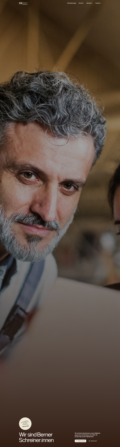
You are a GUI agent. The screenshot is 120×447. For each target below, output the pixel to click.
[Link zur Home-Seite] (23, 3)
